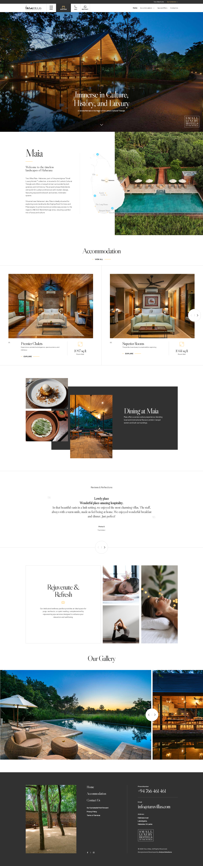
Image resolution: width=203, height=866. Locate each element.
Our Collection (171, 2)
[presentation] (191, 315)
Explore (28, 356)
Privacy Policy (92, 811)
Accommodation (146, 8)
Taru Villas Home (159, 2)
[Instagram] (93, 852)
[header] (35, 8)
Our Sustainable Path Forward (97, 807)
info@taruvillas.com (154, 806)
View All (99, 259)
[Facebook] (87, 852)
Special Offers (162, 8)
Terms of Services (93, 815)
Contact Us (174, 8)
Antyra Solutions (165, 852)
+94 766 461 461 (152, 791)
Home (135, 8)
